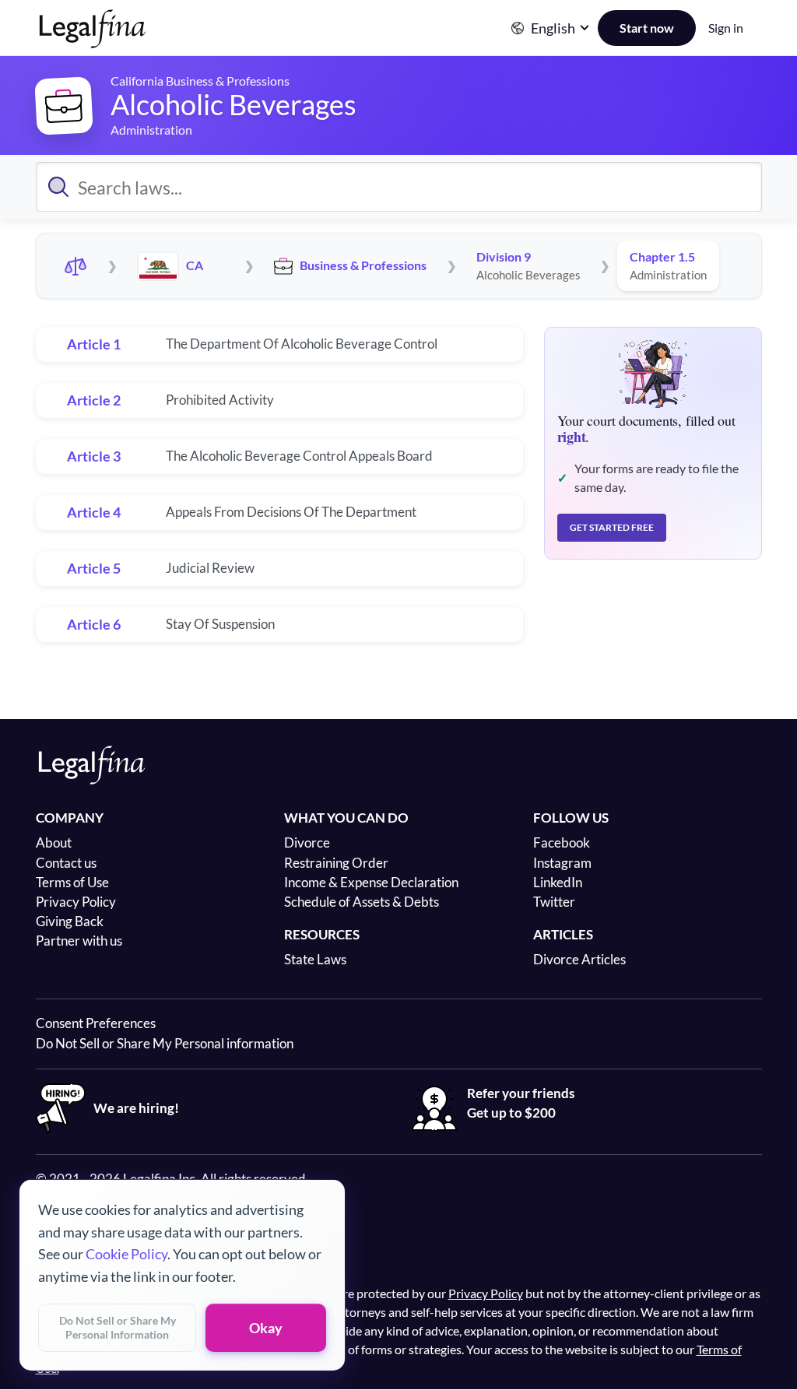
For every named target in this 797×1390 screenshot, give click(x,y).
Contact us (66, 863)
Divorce (307, 842)
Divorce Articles (579, 959)
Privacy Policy (76, 901)
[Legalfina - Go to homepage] (93, 42)
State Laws (315, 959)
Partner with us (79, 940)
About (54, 842)
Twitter (554, 901)
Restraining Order (336, 863)
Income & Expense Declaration (371, 882)
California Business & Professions (200, 80)
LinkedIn (557, 882)
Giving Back (70, 921)
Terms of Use (72, 882)
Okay (266, 1327)
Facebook (561, 842)
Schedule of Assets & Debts (361, 901)
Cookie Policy (126, 1253)
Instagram (562, 863)
